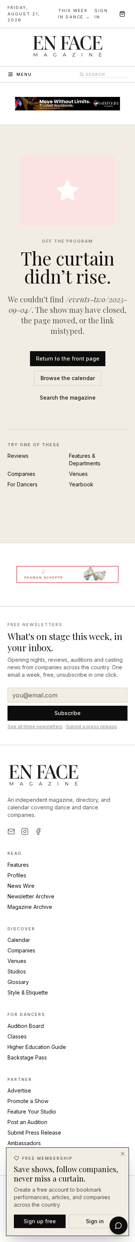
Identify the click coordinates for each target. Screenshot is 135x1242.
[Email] (11, 831)
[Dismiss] (123, 1154)
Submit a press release (91, 726)
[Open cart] (122, 14)
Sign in (101, 14)
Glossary (18, 982)
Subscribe (67, 713)
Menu (24, 74)
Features (18, 865)
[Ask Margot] (119, 1225)
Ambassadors (24, 1143)
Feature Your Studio (32, 1111)
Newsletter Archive (31, 896)
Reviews (18, 456)
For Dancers (23, 484)
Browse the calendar (67, 378)
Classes (17, 1036)
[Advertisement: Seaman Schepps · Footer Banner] (68, 574)
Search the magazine (68, 397)
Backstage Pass (27, 1057)
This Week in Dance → (74, 14)
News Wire (21, 886)
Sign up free (40, 1221)
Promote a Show (28, 1101)
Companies (21, 474)
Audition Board (26, 1026)
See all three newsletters (35, 726)
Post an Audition (27, 1122)
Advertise (19, 1090)
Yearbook (81, 484)
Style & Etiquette (28, 992)
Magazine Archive (30, 907)
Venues (78, 474)
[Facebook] (38, 831)
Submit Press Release (34, 1132)
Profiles (17, 875)
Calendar (19, 940)
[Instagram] (24, 831)
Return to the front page (67, 358)
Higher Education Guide (37, 1047)
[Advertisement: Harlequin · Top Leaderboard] (68, 103)
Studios (17, 971)
